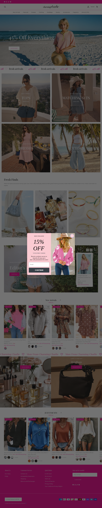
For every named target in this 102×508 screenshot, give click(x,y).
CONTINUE (39, 270)
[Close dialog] (72, 236)
